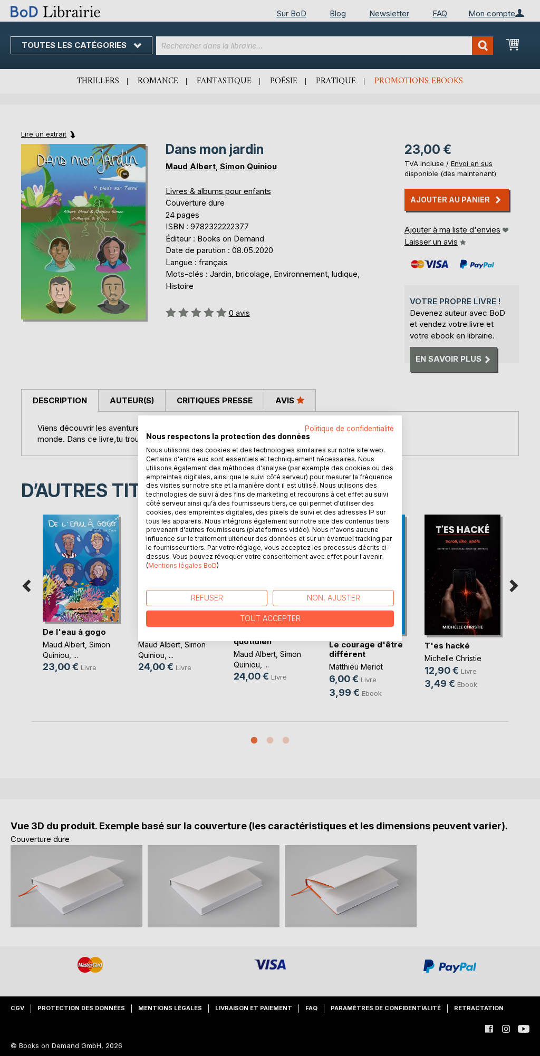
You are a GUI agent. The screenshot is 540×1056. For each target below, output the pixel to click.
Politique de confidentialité (349, 428)
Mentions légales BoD (182, 565)
